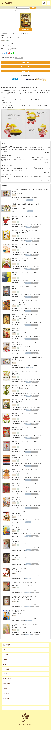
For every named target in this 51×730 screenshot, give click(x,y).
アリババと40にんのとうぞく (20, 598)
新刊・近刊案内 (6, 645)
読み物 (9, 49)
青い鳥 (14, 288)
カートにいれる (25, 62)
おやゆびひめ (15, 415)
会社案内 (5, 688)
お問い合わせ (6, 693)
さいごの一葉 (15, 485)
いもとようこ (13, 37)
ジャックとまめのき (17, 387)
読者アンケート (6, 683)
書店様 (4, 664)
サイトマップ (6, 708)
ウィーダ (14, 402)
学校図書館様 (6, 669)
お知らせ (5, 649)
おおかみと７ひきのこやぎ (19, 260)
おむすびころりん (17, 513)
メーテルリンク (15, 290)
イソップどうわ (16, 499)
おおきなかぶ (15, 373)
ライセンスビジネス (7, 678)
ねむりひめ (15, 555)
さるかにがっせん (17, 569)
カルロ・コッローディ (16, 585)
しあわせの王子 (16, 274)
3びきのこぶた (16, 246)
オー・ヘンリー (15, 430)
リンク (4, 703)
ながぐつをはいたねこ (18, 344)
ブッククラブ (6, 659)
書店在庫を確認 (25, 71)
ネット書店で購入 (25, 66)
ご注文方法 (5, 673)
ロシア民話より (15, 374)
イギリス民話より (5, 37)
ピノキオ (14, 583)
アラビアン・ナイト (25, 599)
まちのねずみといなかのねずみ (20, 232)
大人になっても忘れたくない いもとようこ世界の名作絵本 (15, 33)
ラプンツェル (15, 626)
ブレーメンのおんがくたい (19, 316)
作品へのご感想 (25, 29)
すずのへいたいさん (17, 457)
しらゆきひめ (15, 541)
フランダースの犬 (17, 401)
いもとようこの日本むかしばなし (19, 511)
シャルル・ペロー (16, 346)
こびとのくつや (16, 218)
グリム (13, 219)
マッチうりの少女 (17, 443)
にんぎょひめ (15, 527)
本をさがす (32, 7)
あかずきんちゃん (17, 330)
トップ (1, 10)
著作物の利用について (8, 698)
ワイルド (14, 275)
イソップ (14, 233)
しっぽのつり (15, 612)
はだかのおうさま (17, 471)
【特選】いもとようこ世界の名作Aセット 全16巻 (25, 204)
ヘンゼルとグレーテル (18, 302)
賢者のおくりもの (17, 429)
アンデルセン (15, 416)
